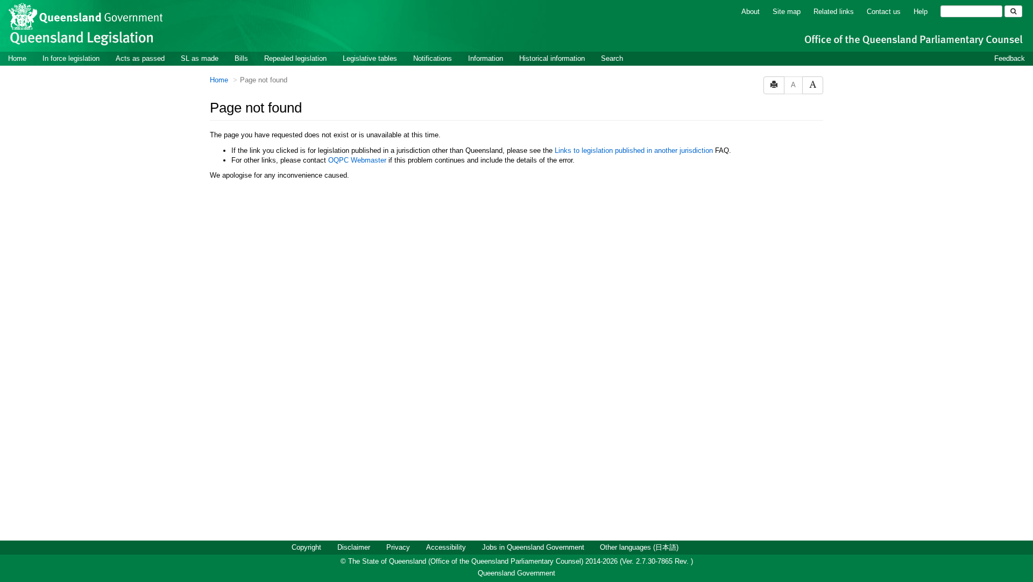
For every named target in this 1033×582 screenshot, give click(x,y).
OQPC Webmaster (357, 160)
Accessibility (446, 547)
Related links (833, 12)
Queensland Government (516, 573)
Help (921, 12)
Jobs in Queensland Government (533, 547)
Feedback (1009, 58)
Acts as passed (140, 58)
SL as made (199, 58)
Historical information (552, 58)
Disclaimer (353, 547)
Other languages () (639, 547)
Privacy (398, 547)
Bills (241, 58)
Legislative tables (370, 58)
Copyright (306, 547)
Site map (787, 12)
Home (17, 58)
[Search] (1013, 11)
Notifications (432, 58)
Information (485, 58)
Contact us (884, 12)
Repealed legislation (295, 58)
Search (612, 58)
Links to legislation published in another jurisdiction (634, 150)
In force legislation (71, 58)
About (750, 12)
